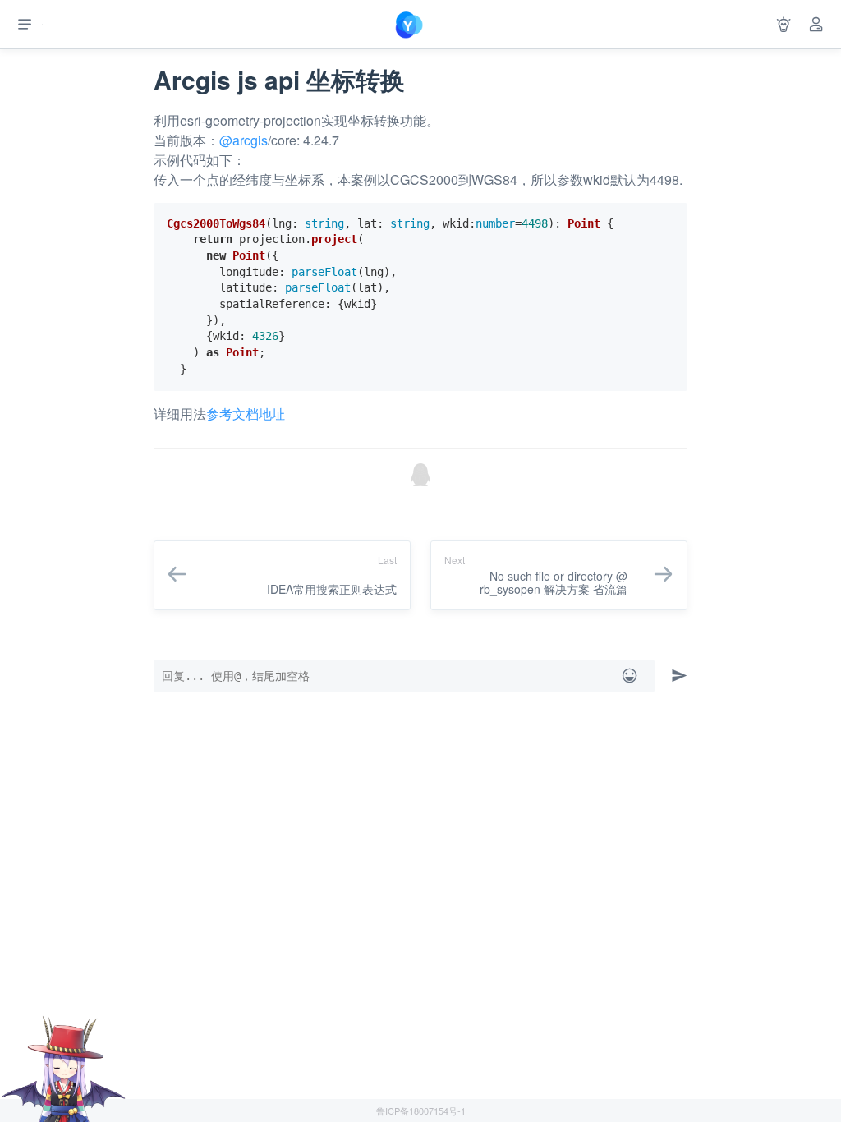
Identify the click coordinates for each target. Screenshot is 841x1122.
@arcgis (243, 140)
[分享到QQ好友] (420, 475)
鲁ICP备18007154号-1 (421, 1110)
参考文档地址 (245, 413)
